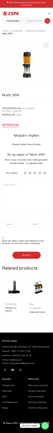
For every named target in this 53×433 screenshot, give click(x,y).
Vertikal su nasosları (35, 31)
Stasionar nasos (37, 312)
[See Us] (20, 370)
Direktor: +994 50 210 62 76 (17, 355)
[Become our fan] (5, 370)
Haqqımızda (8, 385)
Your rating (12, 173)
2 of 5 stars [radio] (30, 173)
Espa (19, 115)
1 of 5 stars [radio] (25, 173)
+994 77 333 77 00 (20, 351)
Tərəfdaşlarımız (10, 402)
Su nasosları (17, 31)
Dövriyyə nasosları (37, 402)
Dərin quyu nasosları (38, 385)
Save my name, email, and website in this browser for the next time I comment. (23, 242)
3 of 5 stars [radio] (35, 173)
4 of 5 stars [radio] (40, 173)
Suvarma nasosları (37, 391)
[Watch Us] (12, 370)
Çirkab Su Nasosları (38, 408)
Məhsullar (7, 391)
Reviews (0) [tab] (10, 124)
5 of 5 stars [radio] (45, 173)
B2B (4, 396)
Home (5, 31)
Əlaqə (5, 408)
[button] (46, 45)
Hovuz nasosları (36, 396)
